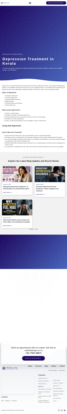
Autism (54, 401)
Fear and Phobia (57, 398)
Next (36, 229)
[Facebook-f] (59, 410)
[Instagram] (62, 410)
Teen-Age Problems (57, 388)
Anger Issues (56, 385)
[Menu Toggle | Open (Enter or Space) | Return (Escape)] (30, 3)
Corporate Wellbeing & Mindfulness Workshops (44, 401)
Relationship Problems (43, 381)
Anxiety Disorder (42, 383)
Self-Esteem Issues (43, 378)
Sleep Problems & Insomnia (44, 389)
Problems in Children (58, 383)
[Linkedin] (64, 410)
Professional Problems (58, 391)
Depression (40, 386)
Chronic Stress (56, 380)
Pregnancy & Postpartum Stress (44, 392)
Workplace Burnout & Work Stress (44, 397)
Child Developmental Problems (58, 394)
